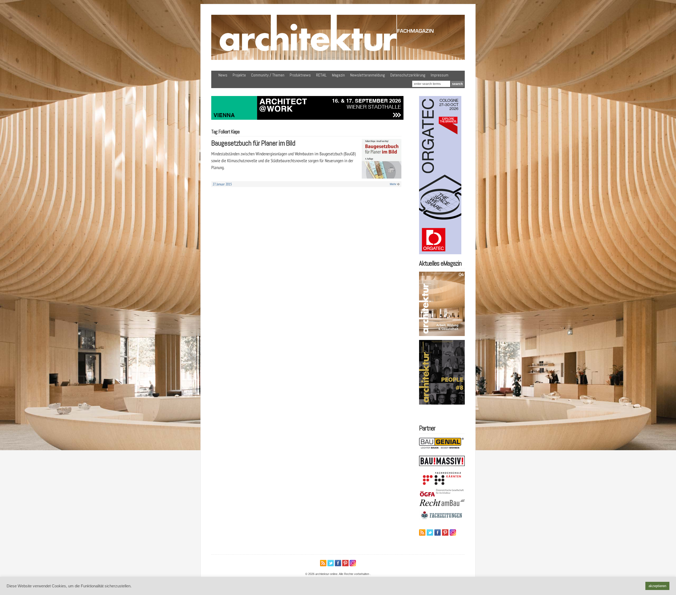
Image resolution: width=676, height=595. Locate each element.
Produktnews (300, 75)
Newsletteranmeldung (367, 75)
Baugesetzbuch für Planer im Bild (253, 143)
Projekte (239, 75)
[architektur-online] (338, 59)
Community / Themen (267, 75)
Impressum (439, 75)
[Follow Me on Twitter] (430, 532)
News (222, 75)
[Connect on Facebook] (437, 532)
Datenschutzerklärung (407, 75)
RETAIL (321, 75)
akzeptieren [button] (657, 586)
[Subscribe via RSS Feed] (422, 532)
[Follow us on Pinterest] (445, 532)
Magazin (338, 75)
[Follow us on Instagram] (453, 532)
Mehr (393, 184)
